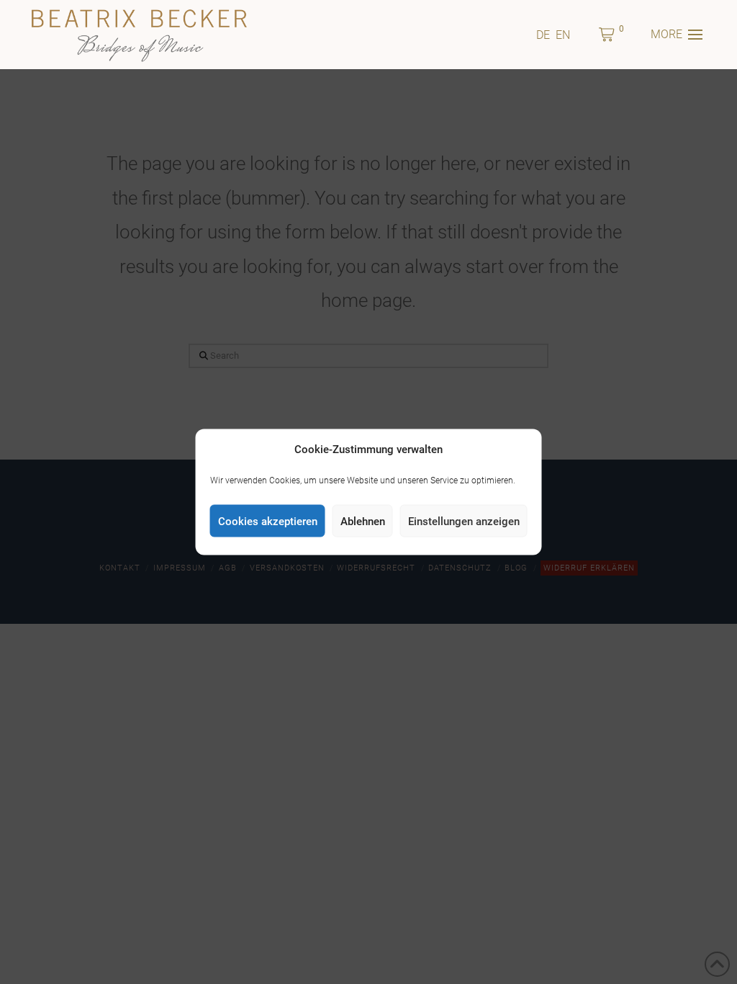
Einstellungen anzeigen (464, 520)
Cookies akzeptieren (267, 520)
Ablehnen (362, 520)
